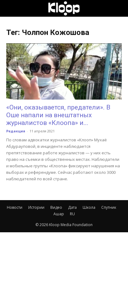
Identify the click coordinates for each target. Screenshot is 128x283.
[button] (11, 8)
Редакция (15, 131)
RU (72, 214)
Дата (72, 207)
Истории (36, 207)
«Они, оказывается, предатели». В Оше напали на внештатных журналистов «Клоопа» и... (58, 115)
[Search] (119, 8)
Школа (89, 207)
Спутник (108, 207)
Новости (14, 207)
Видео (56, 207)
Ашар (58, 214)
